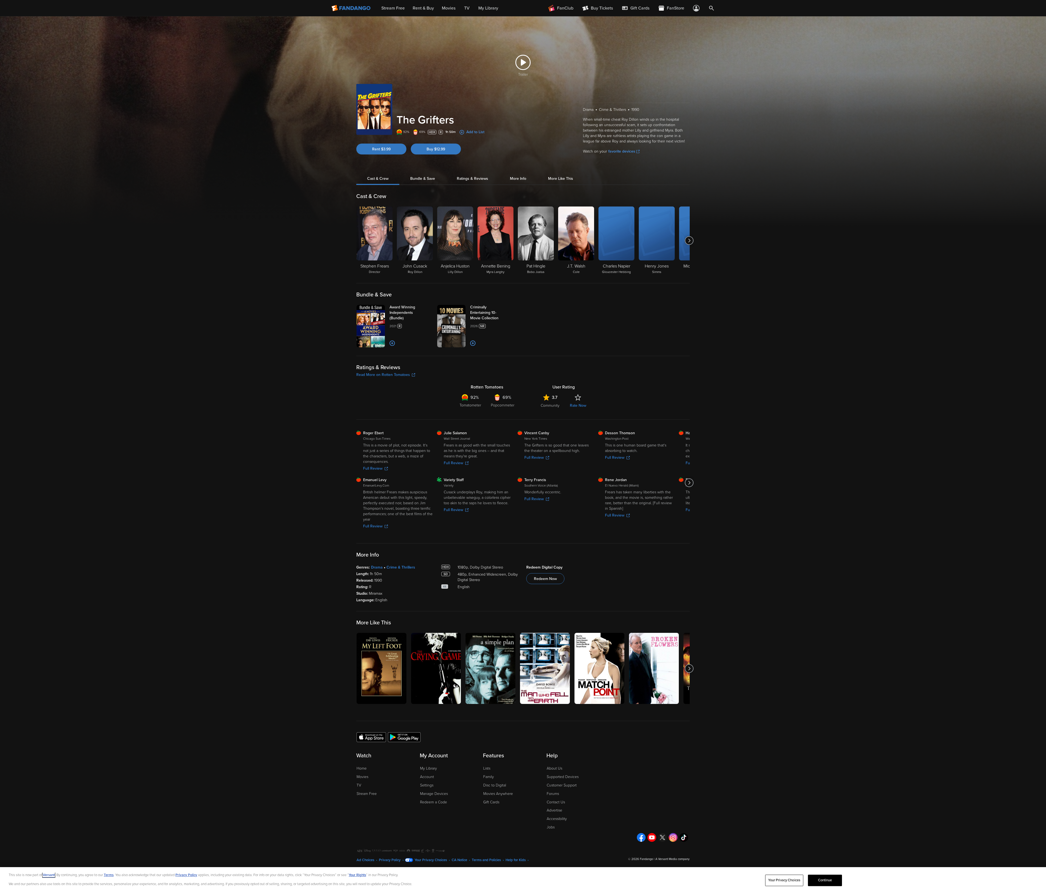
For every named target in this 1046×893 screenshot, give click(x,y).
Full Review (372, 468)
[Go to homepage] (351, 8)
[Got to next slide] (689, 240)
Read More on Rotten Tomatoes (383, 374)
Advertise (554, 810)
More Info (518, 178)
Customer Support (562, 785)
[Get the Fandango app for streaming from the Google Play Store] (404, 737)
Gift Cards (491, 802)
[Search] (711, 8)
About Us (554, 768)
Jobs (551, 827)
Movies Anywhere (498, 793)
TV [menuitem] (467, 8)
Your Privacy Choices (431, 860)
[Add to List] (392, 343)
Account (427, 776)
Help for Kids (516, 860)
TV (359, 785)
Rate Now (578, 405)
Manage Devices (434, 793)
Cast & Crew (377, 178)
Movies (362, 776)
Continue (825, 880)
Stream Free (367, 793)
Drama (377, 567)
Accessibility (557, 818)
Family (488, 776)
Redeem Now (545, 578)
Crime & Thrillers (401, 567)
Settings (426, 785)
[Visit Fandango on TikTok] (683, 837)
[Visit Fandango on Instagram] (673, 837)
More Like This (560, 178)
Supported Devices (563, 776)
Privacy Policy (390, 860)
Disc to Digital (494, 785)
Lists (486, 768)
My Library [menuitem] (488, 8)
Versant (49, 875)
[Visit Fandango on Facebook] (641, 837)
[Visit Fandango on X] (662, 837)
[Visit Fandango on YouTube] (651, 837)
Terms (109, 875)
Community (550, 405)
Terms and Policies (486, 860)
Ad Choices (365, 860)
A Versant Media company (672, 859)
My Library (428, 768)
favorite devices (621, 151)
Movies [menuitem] (448, 8)
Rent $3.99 (381, 149)
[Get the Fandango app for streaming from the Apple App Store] (371, 737)
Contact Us (556, 802)
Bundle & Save (422, 178)
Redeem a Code (433, 802)
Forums (553, 793)
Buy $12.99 (436, 149)
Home (362, 768)
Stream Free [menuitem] (393, 8)
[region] (523, 880)
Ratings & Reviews (472, 178)
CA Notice (459, 860)
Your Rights (357, 875)
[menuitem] (635, 8)
